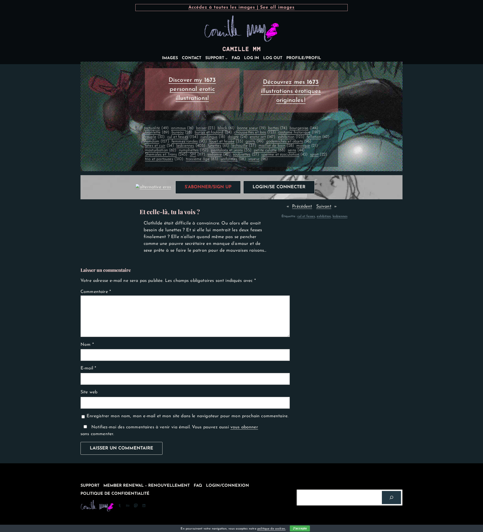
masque (307, 146)
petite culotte (269, 150)
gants (254, 141)
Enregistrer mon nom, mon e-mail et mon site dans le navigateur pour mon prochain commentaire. (187, 416)
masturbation (160, 150)
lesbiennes (190, 146)
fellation (318, 137)
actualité (157, 128)
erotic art (262, 137)
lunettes (218, 146)
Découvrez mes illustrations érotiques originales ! (291, 91)
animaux (182, 128)
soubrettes (246, 155)
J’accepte (300, 528)
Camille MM (241, 49)
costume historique (299, 132)
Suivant (323, 206)
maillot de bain (276, 146)
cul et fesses (182, 137)
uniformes (233, 159)
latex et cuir (159, 146)
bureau (182, 132)
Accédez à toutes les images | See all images (241, 7)
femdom (157, 141)
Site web (88, 392)
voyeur (258, 159)
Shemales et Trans (166, 155)
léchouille (243, 146)
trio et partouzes (164, 159)
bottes (277, 128)
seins (296, 150)
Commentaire (95, 292)
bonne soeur (251, 128)
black (226, 128)
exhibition (291, 137)
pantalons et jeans (231, 150)
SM (197, 155)
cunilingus (212, 137)
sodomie (219, 155)
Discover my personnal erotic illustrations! (192, 89)
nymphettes (193, 150)
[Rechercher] (391, 497)
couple (155, 137)
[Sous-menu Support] (226, 58)
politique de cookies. (271, 528)
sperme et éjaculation (284, 155)
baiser (205, 128)
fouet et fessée (226, 141)
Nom (87, 345)
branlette (157, 132)
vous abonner (244, 427)
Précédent (302, 206)
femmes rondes (189, 141)
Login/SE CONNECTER (279, 187)
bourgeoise (304, 128)
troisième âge (202, 159)
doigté (237, 137)
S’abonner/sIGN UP (208, 187)
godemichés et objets (288, 141)
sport (318, 155)
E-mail (88, 368)
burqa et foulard (213, 132)
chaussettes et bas (255, 132)
